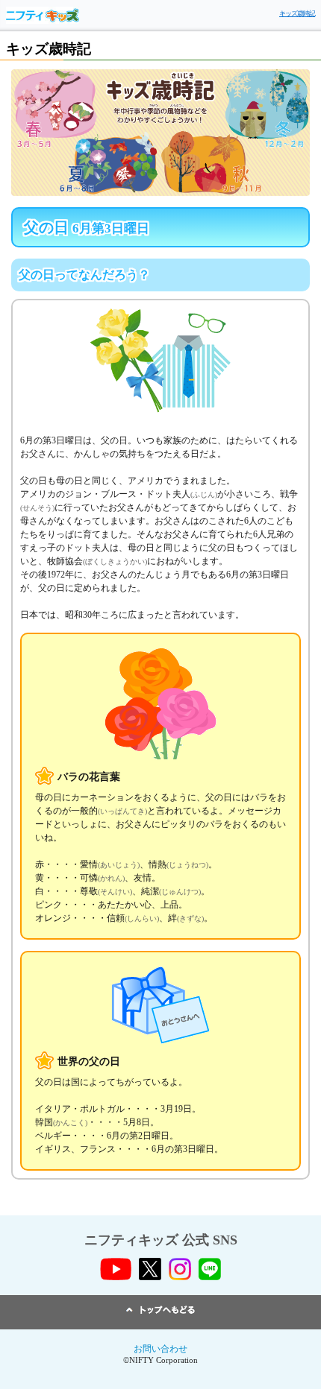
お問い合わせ (160, 1349)
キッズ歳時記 (297, 13)
